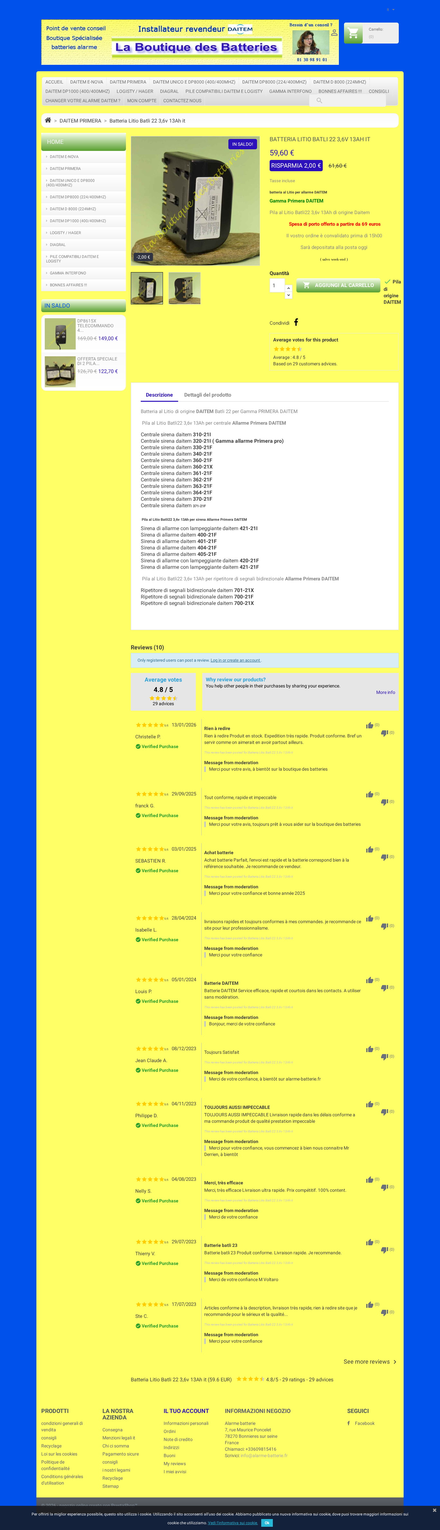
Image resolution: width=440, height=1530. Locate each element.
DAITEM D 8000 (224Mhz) (339, 81)
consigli (379, 91)
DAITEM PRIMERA (128, 81)
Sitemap (110, 1486)
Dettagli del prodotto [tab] (207, 395)
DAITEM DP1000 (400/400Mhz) (77, 91)
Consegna (112, 1429)
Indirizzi (171, 1447)
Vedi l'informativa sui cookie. (233, 1523)
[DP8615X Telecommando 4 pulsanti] (60, 334)
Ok (267, 1523)
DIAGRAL (169, 91)
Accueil (54, 81)
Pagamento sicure (120, 1453)
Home (55, 141)
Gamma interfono (290, 91)
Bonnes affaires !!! (340, 91)
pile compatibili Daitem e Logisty (224, 91)
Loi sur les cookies (59, 1453)
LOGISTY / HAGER (135, 91)
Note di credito (178, 1439)
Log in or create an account (236, 660)
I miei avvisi (175, 1471)
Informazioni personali (186, 1423)
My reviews (175, 1463)
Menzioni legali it (118, 1437)
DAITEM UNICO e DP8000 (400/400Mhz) (194, 81)
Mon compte (142, 100)
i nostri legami (116, 1470)
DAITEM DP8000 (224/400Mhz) (274, 81)
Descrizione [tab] (159, 395)
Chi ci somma (115, 1445)
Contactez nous (182, 100)
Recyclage (51, 1445)
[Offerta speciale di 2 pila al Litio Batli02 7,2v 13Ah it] (60, 371)
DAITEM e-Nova (86, 81)
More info (385, 692)
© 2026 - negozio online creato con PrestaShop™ (89, 1505)
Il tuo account (186, 1410)
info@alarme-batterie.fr (264, 1455)
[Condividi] (296, 322)
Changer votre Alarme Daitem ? (82, 100)
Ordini (170, 1431)
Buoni (169, 1455)
